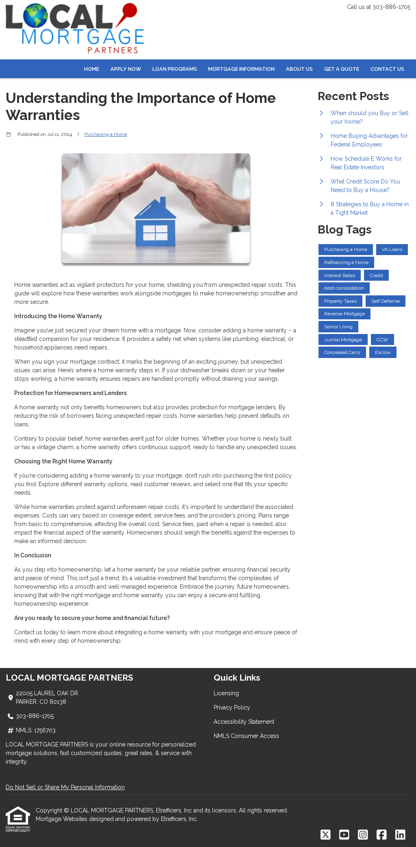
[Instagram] (363, 835)
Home (91, 69)
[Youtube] (344, 835)
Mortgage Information (241, 69)
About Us (299, 69)
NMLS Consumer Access (246, 736)
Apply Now (125, 69)
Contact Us (387, 69)
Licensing (226, 693)
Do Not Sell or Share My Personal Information (65, 787)
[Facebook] (382, 835)
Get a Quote (341, 69)
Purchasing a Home (105, 134)
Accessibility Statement (244, 721)
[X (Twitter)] (325, 835)
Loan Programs (174, 69)
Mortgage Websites (62, 819)
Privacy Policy (232, 707)
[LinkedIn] (400, 835)
